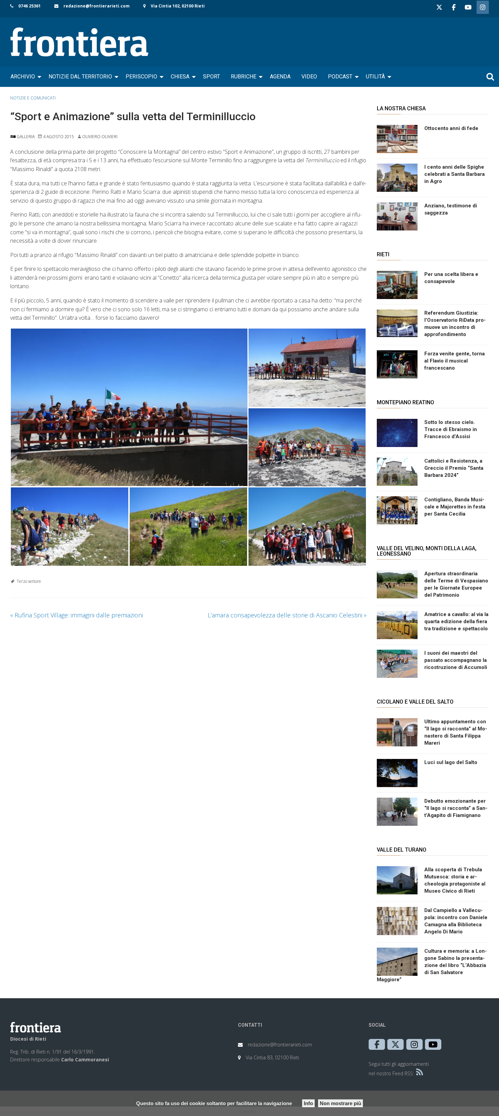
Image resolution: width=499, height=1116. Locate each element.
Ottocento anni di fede (451, 128)
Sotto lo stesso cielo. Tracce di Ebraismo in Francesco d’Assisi (450, 429)
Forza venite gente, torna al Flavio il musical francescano (454, 361)
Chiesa (180, 76)
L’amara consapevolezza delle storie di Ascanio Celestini (287, 615)
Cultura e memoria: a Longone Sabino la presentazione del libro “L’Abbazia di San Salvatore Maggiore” (432, 965)
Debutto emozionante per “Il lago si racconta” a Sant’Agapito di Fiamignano (455, 808)
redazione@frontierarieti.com (96, 6)
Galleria (25, 137)
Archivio (23, 76)
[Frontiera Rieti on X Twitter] (439, 7)
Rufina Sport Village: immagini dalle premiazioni (76, 615)
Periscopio (141, 76)
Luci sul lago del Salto (450, 762)
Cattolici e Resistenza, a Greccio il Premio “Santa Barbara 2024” (453, 468)
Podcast (340, 76)
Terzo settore (29, 581)
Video (309, 76)
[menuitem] (24, 77)
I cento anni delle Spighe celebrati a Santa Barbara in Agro (454, 174)
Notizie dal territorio (80, 76)
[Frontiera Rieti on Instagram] (483, 7)
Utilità (375, 76)
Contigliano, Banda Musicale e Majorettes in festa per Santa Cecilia (454, 507)
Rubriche (243, 76)
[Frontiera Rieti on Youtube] (468, 7)
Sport (211, 76)
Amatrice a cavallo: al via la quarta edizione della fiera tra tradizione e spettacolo (456, 621)
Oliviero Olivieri (99, 137)
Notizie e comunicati (33, 98)
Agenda (280, 76)
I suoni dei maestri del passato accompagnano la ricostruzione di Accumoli (455, 660)
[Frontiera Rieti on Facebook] (453, 7)
